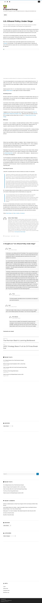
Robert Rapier (9, 213)
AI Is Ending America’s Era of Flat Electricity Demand (13, 360)
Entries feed (5, 588)
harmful (5, 43)
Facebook (23, 213)
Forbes (17, 236)
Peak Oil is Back (11, 512)
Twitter (14, 213)
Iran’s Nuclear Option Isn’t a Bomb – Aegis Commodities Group (15, 507)
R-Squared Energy (10, 9)
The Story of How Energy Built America (10, 370)
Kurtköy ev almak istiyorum (8, 503)
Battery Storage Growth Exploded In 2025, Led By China (14, 363)
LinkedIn (17, 213)
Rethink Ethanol (9, 90)
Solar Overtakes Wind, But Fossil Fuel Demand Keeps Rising (15, 367)
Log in (4, 586)
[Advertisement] (21, 138)
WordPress (7, 601)
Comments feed (6, 590)
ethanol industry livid (8, 153)
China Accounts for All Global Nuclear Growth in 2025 (13, 374)
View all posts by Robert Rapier (19, 231)
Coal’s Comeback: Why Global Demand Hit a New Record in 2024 (23, 510)
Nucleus (2, 600)
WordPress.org (6, 592)
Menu (5, 14)
